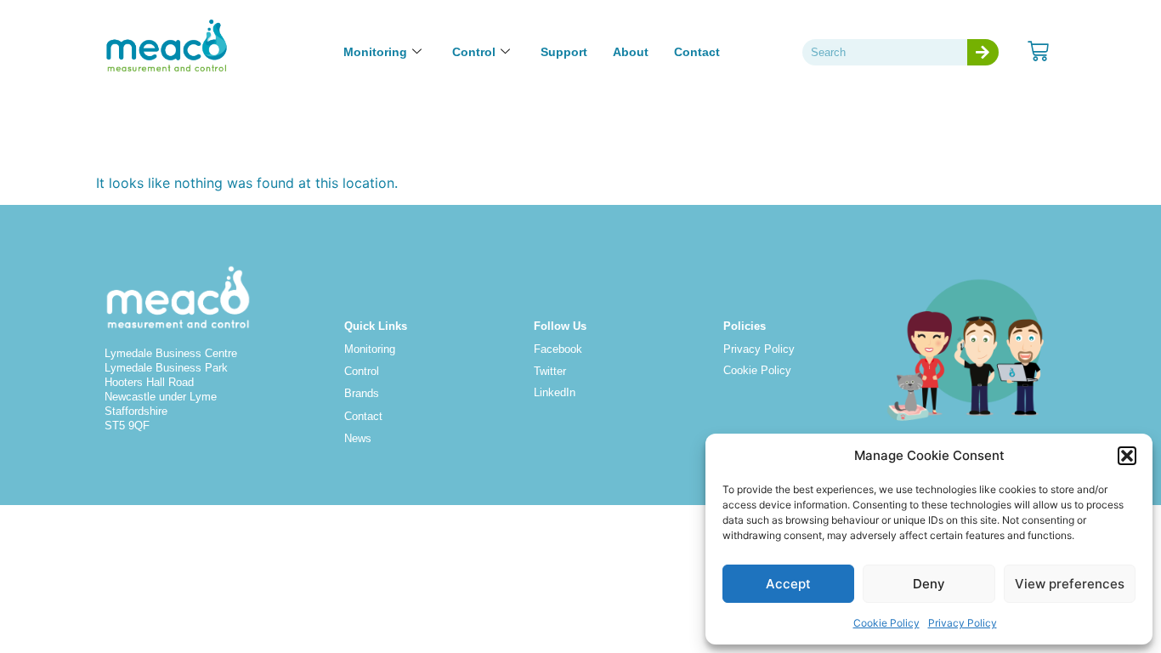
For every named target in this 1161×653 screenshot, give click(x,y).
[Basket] (1038, 51)
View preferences (1069, 584)
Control (474, 52)
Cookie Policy (886, 622)
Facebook (558, 349)
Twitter (550, 371)
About (630, 52)
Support (564, 52)
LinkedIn (554, 392)
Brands (361, 393)
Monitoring (375, 52)
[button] (1127, 455)
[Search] (983, 52)
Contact (697, 52)
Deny (929, 584)
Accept (788, 584)
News (357, 438)
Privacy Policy (962, 622)
